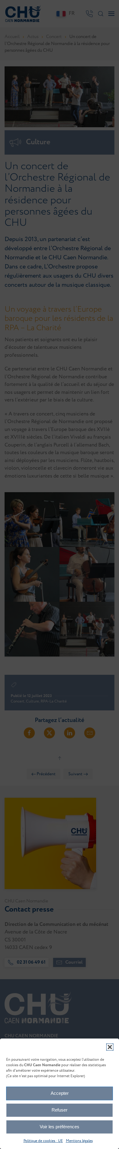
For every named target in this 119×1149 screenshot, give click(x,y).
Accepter (60, 1093)
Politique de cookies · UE (43, 1141)
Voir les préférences (59, 1126)
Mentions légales (79, 1141)
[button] (110, 1047)
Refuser (59, 1109)
